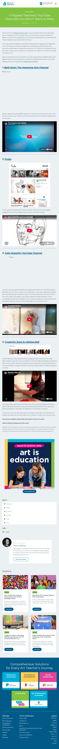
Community (6, 730)
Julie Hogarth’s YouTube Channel (23, 253)
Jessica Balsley (25, 22)
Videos (4, 735)
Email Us (54, 738)
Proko (8, 159)
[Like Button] (3, 532)
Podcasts (5, 737)
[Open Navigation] (56, 4)
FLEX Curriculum (7, 718)
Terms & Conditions (25, 735)
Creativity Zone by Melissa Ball (22, 342)
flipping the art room (21, 33)
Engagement (29, 11)
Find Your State (24, 732)
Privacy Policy (23, 737)
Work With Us (23, 723)
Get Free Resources (29, 491)
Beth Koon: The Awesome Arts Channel (26, 67)
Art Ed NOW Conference (6, 724)
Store (21, 726)
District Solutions (7, 727)
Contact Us (22, 721)
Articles (4, 732)
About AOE (23, 718)
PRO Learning (6, 721)
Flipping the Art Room (30, 61)
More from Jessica (21, 559)
